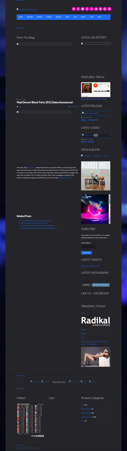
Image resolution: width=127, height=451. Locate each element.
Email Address (86, 243)
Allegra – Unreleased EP (89, 120)
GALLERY (58, 17)
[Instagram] (92, 9)
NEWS (21, 17)
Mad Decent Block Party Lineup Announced (36, 220)
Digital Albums (86, 409)
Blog (19, 106)
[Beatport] (45, 382)
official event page (64, 178)
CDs (82, 405)
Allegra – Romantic (87, 142)
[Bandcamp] (35, 382)
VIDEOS (49, 17)
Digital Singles (86, 413)
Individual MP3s (86, 417)
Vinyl (83, 421)
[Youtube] (92, 382)
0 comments (74, 106)
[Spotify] (109, 9)
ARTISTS (39, 17)
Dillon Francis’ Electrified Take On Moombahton (37, 225)
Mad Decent (31, 167)
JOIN (75, 17)
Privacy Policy (36, 448)
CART (91, 17)
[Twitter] (74, 9)
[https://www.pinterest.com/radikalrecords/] (100, 9)
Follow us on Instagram (101, 285)
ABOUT (83, 17)
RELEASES (30, 17)
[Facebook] (78, 9)
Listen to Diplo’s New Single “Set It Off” (34, 223)
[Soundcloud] (96, 9)
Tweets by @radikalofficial (90, 266)
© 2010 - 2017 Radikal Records (24, 448)
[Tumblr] (87, 9)
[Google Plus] (105, 9)
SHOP (67, 17)
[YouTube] (83, 9)
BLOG (99, 17)
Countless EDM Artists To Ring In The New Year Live (39, 228)
